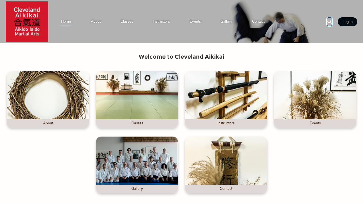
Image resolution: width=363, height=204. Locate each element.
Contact (258, 21)
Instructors (161, 21)
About (96, 21)
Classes (127, 21)
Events (195, 21)
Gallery (226, 21)
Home (66, 21)
